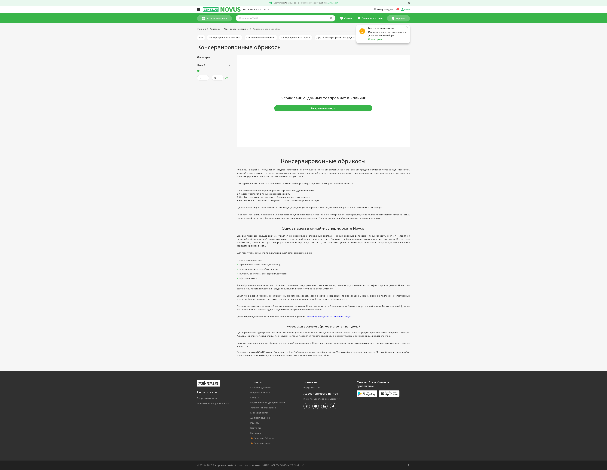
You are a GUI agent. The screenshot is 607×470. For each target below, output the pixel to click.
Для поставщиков (260, 417)
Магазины (255, 432)
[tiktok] (333, 406)
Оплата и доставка (260, 387)
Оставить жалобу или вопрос (213, 403)
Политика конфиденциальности (267, 402)
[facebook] (307, 406)
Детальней (333, 3)
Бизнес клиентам (259, 412)
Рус (265, 9)
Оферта (254, 397)
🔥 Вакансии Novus (260, 443)
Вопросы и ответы (207, 398)
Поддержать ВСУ (251, 9)
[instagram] (315, 406)
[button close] (408, 2)
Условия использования (263, 407)
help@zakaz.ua (312, 387)
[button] (383, 9)
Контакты (255, 427)
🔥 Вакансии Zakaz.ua (262, 438)
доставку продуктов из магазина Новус (328, 316)
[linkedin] (324, 406)
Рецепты (255, 422)
